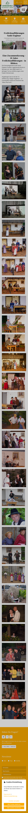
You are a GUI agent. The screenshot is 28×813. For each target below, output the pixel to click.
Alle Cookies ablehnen (14, 804)
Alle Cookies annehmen (14, 808)
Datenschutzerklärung (10, 796)
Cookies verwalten (14, 801)
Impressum (7, 794)
